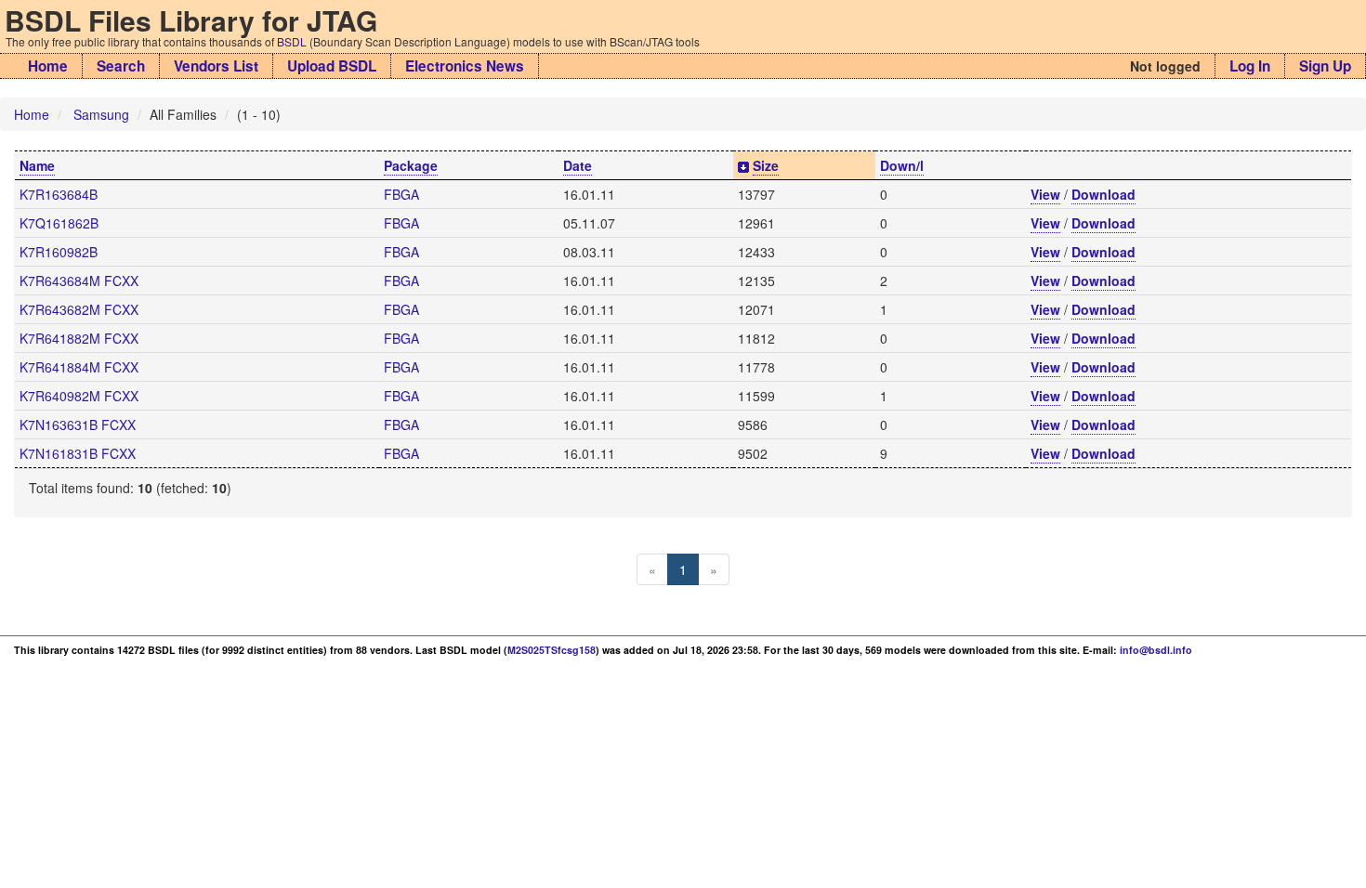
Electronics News (464, 66)
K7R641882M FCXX (79, 338)
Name (37, 165)
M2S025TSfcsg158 (551, 650)
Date (577, 165)
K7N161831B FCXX (78, 453)
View (1045, 194)
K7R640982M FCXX (79, 395)
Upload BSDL (331, 66)
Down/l (902, 165)
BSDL (292, 41)
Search (121, 66)
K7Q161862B (59, 223)
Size (766, 165)
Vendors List (216, 66)
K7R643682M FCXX (79, 309)
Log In (1249, 66)
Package (411, 165)
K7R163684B (59, 194)
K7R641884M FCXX (79, 367)
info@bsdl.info (1156, 650)
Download (1103, 194)
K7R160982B (59, 251)
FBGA (401, 194)
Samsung (101, 114)
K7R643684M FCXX (79, 280)
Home (48, 66)
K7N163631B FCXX (78, 424)
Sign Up (1325, 66)
